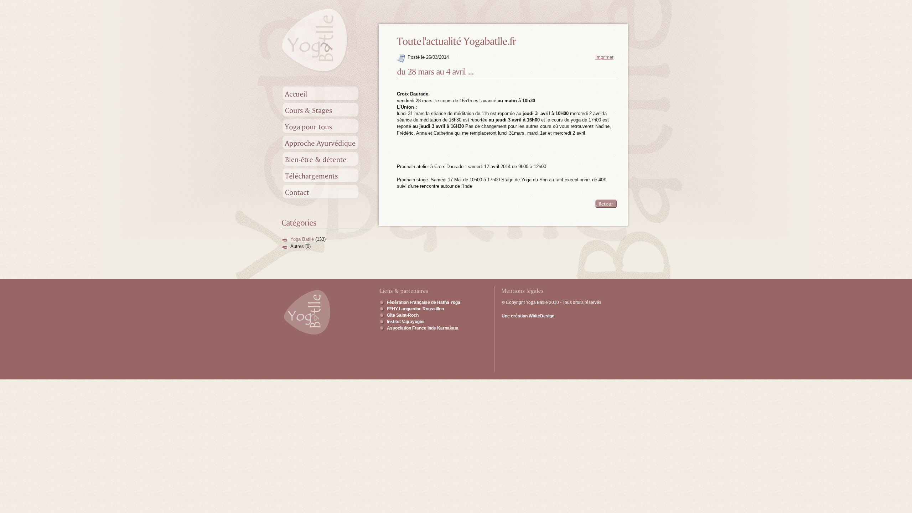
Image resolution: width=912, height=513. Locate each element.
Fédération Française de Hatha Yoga (423, 302)
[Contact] (325, 192)
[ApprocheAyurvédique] (325, 142)
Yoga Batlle (302, 239)
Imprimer (604, 57)
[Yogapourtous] (325, 126)
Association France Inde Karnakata (422, 328)
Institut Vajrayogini (405, 321)
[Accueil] (325, 93)
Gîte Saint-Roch (403, 315)
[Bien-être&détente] (325, 159)
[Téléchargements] (325, 175)
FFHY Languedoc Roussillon (415, 308)
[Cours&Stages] (325, 110)
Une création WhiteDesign (528, 316)
